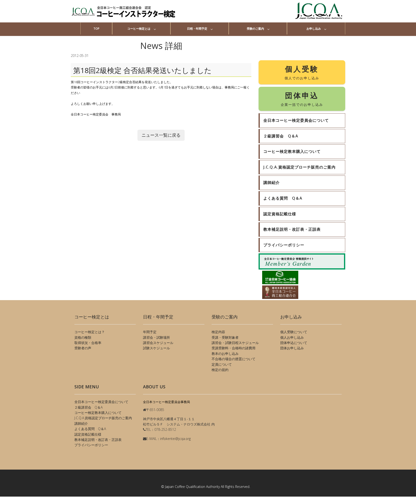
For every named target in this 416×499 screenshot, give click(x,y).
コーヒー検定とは (138, 29)
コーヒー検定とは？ (89, 332)
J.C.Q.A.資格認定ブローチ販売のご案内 (103, 418)
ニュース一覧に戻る (161, 135)
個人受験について (293, 332)
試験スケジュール (156, 348)
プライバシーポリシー (91, 445)
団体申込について (293, 342)
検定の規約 (220, 369)
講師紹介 (81, 423)
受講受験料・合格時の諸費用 (233, 348)
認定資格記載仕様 (87, 434)
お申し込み (313, 29)
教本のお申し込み (225, 353)
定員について (222, 364)
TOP (96, 29)
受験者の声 (82, 348)
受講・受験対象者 (225, 337)
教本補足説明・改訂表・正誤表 (98, 439)
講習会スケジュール (158, 342)
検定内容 (218, 332)
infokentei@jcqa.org (175, 438)
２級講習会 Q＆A (88, 407)
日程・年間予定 (197, 29)
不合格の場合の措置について (233, 359)
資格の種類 (82, 337)
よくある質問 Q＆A (90, 428)
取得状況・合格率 (87, 342)
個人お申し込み (292, 337)
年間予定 (149, 332)
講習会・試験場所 (156, 337)
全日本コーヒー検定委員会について (101, 401)
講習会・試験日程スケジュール (235, 342)
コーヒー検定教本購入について (98, 412)
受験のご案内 (255, 29)
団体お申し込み (292, 348)
